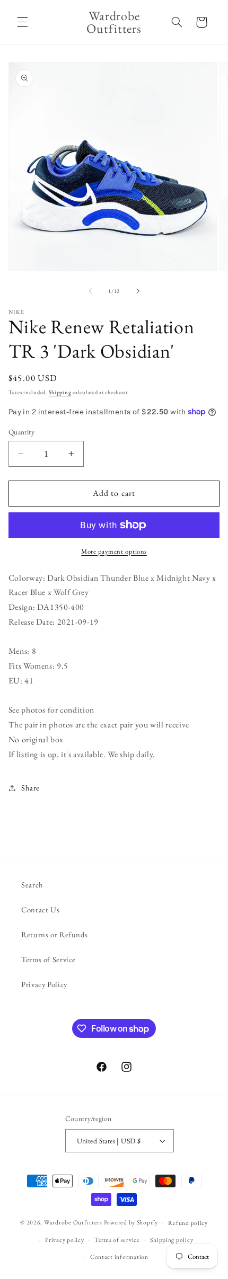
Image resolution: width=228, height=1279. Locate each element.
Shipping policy (171, 1240)
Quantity (21, 432)
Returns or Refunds (54, 934)
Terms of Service (48, 959)
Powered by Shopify (131, 1222)
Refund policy (188, 1223)
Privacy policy (64, 1240)
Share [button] (30, 788)
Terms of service (117, 1240)
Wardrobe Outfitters (73, 1222)
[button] (22, 22)
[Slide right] (138, 291)
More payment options (114, 551)
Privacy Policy (44, 984)
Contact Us (40, 909)
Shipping (60, 392)
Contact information (119, 1256)
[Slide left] (90, 291)
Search (32, 885)
